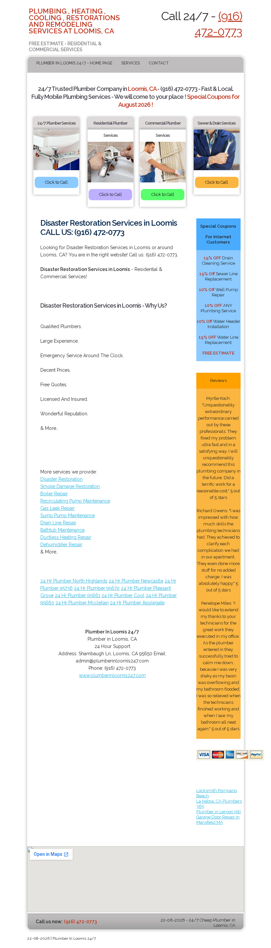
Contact (159, 63)
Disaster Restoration (61, 479)
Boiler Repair (54, 493)
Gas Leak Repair (57, 508)
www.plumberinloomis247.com (112, 675)
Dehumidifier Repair (61, 544)
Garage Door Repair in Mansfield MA (218, 820)
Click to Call (56, 182)
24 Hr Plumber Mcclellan (82, 602)
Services (130, 63)
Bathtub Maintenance (62, 530)
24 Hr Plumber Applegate (137, 602)
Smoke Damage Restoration (70, 486)
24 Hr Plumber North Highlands (73, 581)
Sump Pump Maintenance (67, 515)
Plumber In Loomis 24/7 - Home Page (74, 63)
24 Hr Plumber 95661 (77, 595)
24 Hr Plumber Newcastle (136, 581)
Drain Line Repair (58, 522)
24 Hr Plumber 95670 (97, 588)
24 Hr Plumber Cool (122, 595)
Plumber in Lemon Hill (218, 811)
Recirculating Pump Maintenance (75, 501)
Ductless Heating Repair (65, 537)
